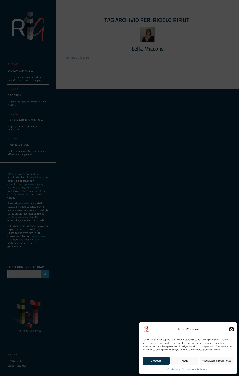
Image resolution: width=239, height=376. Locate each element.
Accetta (156, 360)
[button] (231, 329)
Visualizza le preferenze (216, 360)
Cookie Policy (173, 369)
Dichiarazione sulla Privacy (194, 369)
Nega (185, 360)
